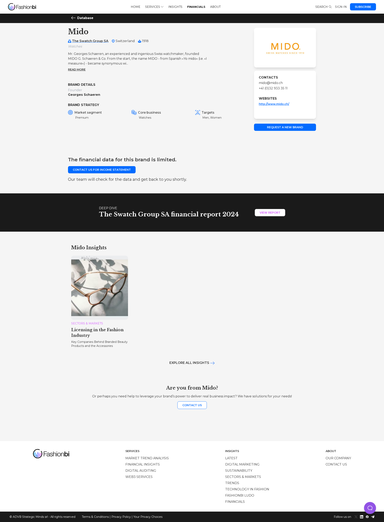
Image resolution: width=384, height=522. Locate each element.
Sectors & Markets (243, 477)
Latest (231, 458)
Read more (77, 69)
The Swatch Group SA (90, 41)
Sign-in (341, 7)
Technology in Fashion (247, 489)
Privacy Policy (121, 517)
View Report (270, 212)
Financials (196, 7)
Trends (232, 483)
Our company (338, 458)
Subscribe (363, 7)
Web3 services (139, 477)
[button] (370, 508)
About (215, 7)
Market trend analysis (147, 458)
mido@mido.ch (271, 83)
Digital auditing (140, 471)
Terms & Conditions (95, 517)
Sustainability (238, 471)
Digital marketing (242, 464)
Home (135, 7)
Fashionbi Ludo (239, 495)
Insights (175, 7)
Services (152, 7)
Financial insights (142, 464)
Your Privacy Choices (147, 517)
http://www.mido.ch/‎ (274, 104)
